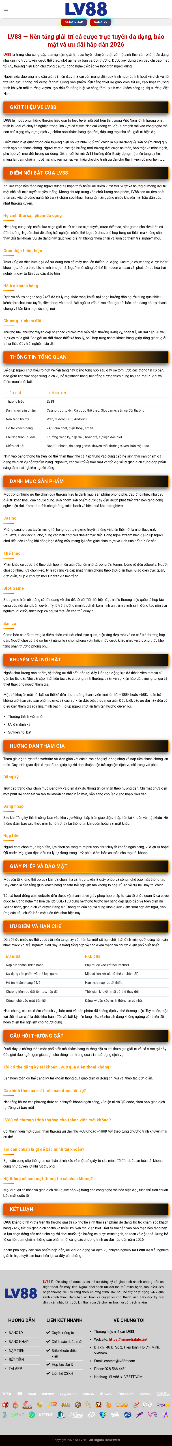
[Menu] (6, 9)
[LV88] (86, 9)
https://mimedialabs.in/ (128, 1339)
